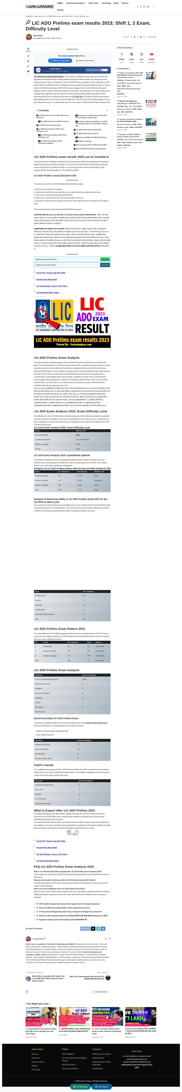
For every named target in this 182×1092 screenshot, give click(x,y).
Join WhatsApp (82, 1087)
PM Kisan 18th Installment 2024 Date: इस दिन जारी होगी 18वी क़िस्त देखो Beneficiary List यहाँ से (73, 916)
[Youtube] (151, 57)
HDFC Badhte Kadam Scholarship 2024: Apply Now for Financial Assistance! (69, 904)
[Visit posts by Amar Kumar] (28, 939)
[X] (131, 57)
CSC (138, 80)
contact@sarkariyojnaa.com (136, 1059)
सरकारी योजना (120, 94)
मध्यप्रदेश (119, 145)
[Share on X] (134, 37)
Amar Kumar (37, 35)
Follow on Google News (61, 60)
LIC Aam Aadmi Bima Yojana (48, 293)
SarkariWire (40, 6)
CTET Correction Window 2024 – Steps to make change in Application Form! (106, 1031)
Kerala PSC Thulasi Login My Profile (51, 273)
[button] (137, 6)
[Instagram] (141, 57)
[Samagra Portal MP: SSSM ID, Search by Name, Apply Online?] (151, 137)
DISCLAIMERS (68, 1054)
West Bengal (44, 1022)
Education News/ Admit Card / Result (105, 1019)
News (128, 86)
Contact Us (35, 1058)
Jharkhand (120, 127)
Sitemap (34, 1066)
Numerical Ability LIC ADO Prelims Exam (92, 137)
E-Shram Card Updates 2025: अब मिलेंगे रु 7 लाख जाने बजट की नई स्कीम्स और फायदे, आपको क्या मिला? (140, 1031)
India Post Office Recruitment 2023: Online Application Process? (64, 908)
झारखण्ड (131, 127)
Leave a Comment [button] (101, 992)
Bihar (126, 106)
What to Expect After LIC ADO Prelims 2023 (91, 145)
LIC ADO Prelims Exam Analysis (50, 125)
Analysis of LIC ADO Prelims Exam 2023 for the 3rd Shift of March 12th (91, 116)
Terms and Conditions (70, 1069)
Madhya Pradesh (132, 142)
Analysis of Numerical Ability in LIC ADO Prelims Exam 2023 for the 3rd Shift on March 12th (91, 124)
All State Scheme (130, 80)
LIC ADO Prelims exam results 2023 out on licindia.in (53, 116)
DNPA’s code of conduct (102, 1054)
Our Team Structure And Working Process (74, 1059)
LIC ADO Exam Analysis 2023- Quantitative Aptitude (50, 142)
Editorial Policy (98, 1058)
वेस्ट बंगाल (29, 1025)
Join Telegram (103, 1087)
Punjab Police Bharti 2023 (46, 279)
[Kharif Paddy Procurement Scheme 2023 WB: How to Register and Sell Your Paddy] (41, 1016)
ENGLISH (29, 1019)
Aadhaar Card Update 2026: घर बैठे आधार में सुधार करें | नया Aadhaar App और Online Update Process (130, 75)
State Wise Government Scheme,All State (128, 90)
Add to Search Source (86, 60)
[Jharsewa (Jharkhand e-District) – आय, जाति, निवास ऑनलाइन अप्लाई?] (151, 122)
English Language (85, 141)
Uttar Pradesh (71, 1022)
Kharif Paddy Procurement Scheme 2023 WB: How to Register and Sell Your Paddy (41, 1031)
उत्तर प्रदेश (81, 1022)
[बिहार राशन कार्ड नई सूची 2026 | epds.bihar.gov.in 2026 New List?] (151, 104)
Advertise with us (37, 1062)
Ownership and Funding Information (102, 1063)
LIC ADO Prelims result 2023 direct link (55, 121)
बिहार (123, 112)
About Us (34, 1054)
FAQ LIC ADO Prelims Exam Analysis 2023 (91, 149)
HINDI (119, 86)
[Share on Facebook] (131, 37)
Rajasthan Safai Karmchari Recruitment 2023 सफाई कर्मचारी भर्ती (63, 920)
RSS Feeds (35, 1070)
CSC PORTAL (121, 83)
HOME (124, 86)
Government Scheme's (134, 83)
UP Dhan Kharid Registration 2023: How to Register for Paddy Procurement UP (70, 912)
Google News (98, 1069)
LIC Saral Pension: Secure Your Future (52, 286)
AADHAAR (120, 80)
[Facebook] (110, 938)
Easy (78, 435)
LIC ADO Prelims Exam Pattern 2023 (88, 130)
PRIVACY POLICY (69, 1065)
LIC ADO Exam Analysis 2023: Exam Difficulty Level (50, 130)
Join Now (105, 259)
